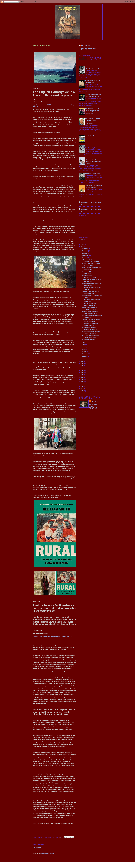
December (85, 248)
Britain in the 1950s (89, 135)
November (85, 251)
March (84, 351)
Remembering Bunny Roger (92, 173)
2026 (82, 239)
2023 (82, 246)
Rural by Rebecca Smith (88, 339)
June (83, 344)
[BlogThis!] (67, 837)
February (85, 353)
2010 (82, 386)
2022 (82, 359)
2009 (82, 388)
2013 (82, 379)
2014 (82, 377)
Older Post (73, 850)
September (85, 255)
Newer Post (36, 850)
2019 (82, 365)
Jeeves (94, 401)
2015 (82, 375)
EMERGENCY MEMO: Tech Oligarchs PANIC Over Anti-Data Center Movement (90, 48)
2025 (82, 242)
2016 (82, 372)
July (83, 342)
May (83, 347)
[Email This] (65, 837)
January (84, 356)
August (84, 257)
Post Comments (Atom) (47, 853)
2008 (82, 391)
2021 (82, 361)
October (84, 253)
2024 (82, 244)
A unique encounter (90, 146)
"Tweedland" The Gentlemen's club (67, 8)
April (83, 349)
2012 (82, 381)
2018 (82, 368)
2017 (82, 370)
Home (54, 850)
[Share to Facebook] (71, 837)
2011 (82, 384)
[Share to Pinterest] (73, 837)
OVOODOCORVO (86, 45)
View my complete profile (94, 406)
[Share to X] (69, 837)
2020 (82, 363)
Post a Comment (37, 847)
